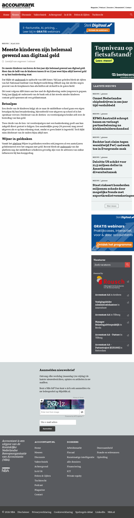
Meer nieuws (111, 206)
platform (17, 143)
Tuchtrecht (97, 15)
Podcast (102, 8)
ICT (69, 471)
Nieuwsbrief (119, 8)
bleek (15, 94)
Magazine (94, 8)
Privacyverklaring (41, 512)
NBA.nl (111, 512)
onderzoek (20, 80)
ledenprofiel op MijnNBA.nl (56, 391)
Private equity (74, 476)
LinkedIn (100, 512)
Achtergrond (55, 15)
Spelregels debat (84, 512)
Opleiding (102, 457)
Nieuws (15, 15)
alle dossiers (74, 461)
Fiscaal (71, 452)
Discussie (26, 15)
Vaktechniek (40, 15)
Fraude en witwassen (108, 452)
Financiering (74, 466)
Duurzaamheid (105, 448)
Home (6, 15)
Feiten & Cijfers (82, 15)
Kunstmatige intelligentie (80, 457)
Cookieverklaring (63, 512)
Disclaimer (23, 512)
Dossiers (110, 8)
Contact (128, 8)
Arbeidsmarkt (74, 448)
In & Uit (68, 15)
